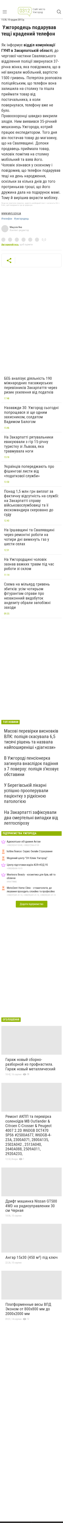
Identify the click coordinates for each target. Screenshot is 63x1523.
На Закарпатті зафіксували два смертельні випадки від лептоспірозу (31, 817)
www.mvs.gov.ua (11, 213)
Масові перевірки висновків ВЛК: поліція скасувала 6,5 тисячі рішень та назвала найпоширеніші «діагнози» (31, 739)
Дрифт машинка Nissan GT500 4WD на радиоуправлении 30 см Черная (31, 1206)
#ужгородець (21, 218)
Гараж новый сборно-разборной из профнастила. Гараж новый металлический (30, 1064)
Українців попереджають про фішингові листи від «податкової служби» (29, 471)
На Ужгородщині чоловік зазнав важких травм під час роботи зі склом (29, 564)
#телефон (6, 218)
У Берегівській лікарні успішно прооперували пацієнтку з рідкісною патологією (26, 793)
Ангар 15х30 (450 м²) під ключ (31, 1257)
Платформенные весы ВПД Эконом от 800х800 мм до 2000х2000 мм (28, 1309)
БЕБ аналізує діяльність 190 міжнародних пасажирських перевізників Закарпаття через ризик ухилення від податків (30, 385)
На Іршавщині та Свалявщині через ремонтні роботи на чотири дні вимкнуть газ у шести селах (29, 537)
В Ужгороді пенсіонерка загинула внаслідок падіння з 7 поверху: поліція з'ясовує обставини (31, 766)
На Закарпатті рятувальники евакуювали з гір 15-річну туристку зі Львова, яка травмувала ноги (28, 444)
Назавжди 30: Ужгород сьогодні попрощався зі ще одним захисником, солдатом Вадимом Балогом (31, 414)
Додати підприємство (31, 904)
